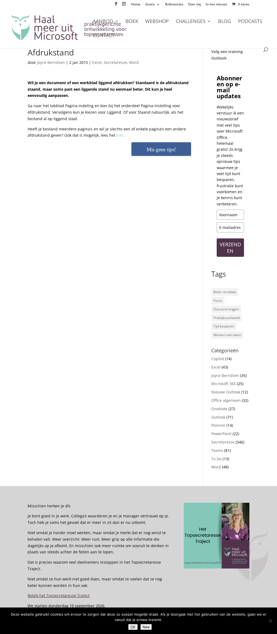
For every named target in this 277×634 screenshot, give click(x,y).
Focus (217, 300)
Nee (146, 627)
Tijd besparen (223, 326)
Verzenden (230, 247)
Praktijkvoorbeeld (226, 318)
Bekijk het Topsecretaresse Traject (59, 595)
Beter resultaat (224, 292)
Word (134, 62)
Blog (224, 21)
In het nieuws (216, 4)
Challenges (191, 21)
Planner (218, 425)
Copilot (217, 358)
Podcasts (250, 21)
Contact (104, 35)
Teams (217, 450)
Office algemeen (226, 400)
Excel (96, 62)
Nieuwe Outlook (225, 392)
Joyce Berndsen (51, 62)
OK (133, 627)
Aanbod (103, 21)
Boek (132, 21)
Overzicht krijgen (226, 309)
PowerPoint (221, 433)
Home (135, 4)
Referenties (174, 4)
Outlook (218, 417)
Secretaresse (115, 62)
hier (120, 135)
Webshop (157, 21)
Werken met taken (227, 335)
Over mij (194, 4)
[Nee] (270, 620)
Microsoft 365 (223, 383)
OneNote (219, 408)
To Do (216, 458)
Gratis (150, 4)
